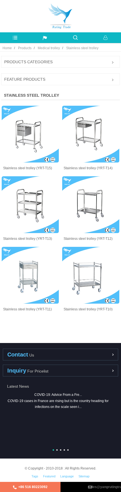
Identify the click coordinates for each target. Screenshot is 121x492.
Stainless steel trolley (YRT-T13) (27, 239)
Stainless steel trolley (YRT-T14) (88, 168)
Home (7, 48)
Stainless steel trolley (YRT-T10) (88, 309)
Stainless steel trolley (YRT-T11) (27, 309)
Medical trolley (49, 48)
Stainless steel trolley (82, 48)
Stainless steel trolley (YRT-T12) (88, 239)
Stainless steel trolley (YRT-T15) (27, 168)
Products (25, 48)
